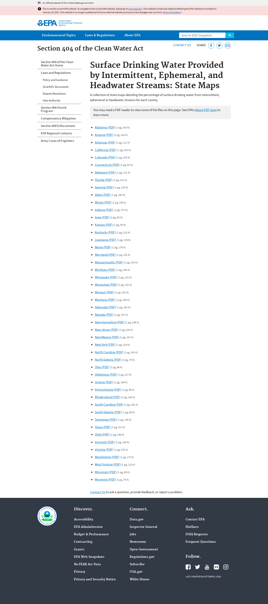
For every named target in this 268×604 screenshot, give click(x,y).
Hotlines (192, 527)
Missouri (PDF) (104, 292)
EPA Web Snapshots (89, 557)
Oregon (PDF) (104, 382)
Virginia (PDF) (104, 449)
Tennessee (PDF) (106, 419)
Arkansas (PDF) (105, 142)
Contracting (83, 542)
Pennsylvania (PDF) (108, 389)
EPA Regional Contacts (56, 133)
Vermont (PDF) (105, 442)
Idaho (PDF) (103, 195)
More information (172, 12)
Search (229, 35)
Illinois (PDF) (103, 202)
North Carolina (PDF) (109, 352)
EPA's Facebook (188, 567)
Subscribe (137, 564)
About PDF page (206, 110)
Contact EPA (195, 519)
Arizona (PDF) (104, 135)
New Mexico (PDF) (107, 337)
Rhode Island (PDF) (107, 397)
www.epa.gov (135, 8)
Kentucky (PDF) (105, 232)
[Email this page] (228, 45)
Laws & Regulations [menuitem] (100, 35)
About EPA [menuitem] (132, 35)
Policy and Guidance (55, 80)
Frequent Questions (201, 542)
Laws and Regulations (56, 73)
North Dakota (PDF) (108, 359)
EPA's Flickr (216, 567)
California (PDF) (105, 150)
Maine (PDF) (103, 247)
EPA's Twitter (197, 567)
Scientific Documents (55, 87)
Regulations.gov (142, 557)
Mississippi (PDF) (106, 284)
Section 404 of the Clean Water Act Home (57, 63)
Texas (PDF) (103, 427)
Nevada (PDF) (104, 314)
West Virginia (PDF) (108, 464)
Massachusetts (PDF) (109, 262)
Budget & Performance (91, 534)
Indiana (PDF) (104, 210)
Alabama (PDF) (105, 127)
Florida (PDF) (103, 180)
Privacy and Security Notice (95, 579)
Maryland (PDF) (105, 254)
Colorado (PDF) (105, 157)
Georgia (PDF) (104, 187)
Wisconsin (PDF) (106, 472)
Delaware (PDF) (105, 172)
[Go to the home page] (47, 23)
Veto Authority (51, 100)
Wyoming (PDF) (105, 479)
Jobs (133, 534)
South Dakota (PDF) (108, 412)
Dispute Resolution (54, 93)
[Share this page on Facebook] (211, 45)
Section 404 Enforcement (58, 126)
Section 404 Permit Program (54, 109)
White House (139, 579)
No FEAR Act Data (87, 564)
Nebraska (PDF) (105, 307)
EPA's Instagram (225, 567)
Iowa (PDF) (102, 217)
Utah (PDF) (102, 434)
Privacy (79, 572)
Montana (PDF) (105, 299)
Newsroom (138, 542)
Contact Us (182, 45)
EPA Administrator (88, 527)
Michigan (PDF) (105, 270)
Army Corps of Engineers (57, 140)
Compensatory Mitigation (58, 118)
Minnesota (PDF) (106, 277)
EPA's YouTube (207, 567)
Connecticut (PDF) (107, 165)
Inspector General (143, 527)
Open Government (144, 549)
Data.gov (136, 519)
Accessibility (83, 519)
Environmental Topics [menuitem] (59, 35)
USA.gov (136, 572)
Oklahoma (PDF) (106, 374)
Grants (79, 549)
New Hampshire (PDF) (110, 322)
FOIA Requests (197, 534)
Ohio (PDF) (102, 367)
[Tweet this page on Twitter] (219, 45)
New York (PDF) (105, 344)
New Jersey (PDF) (106, 329)
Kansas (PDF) (104, 224)
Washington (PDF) (107, 457)
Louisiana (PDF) (105, 240)
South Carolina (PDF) (109, 404)
